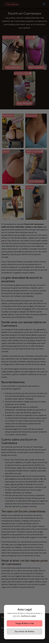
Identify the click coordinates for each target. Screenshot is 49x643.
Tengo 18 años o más (24, 623)
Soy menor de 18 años (24, 631)
